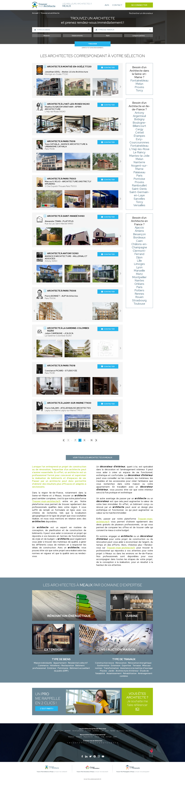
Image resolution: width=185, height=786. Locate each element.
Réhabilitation (130, 673)
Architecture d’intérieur (127, 670)
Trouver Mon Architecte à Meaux (45, 771)
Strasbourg (120, 731)
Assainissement (114, 673)
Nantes (112, 731)
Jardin (111, 670)
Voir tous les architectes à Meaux (92, 457)
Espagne (79, 737)
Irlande (97, 737)
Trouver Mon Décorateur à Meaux (85, 771)
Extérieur (51, 668)
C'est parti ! (46, 708)
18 (91, 440)
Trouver (92, 44)
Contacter (109, 67)
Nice (106, 731)
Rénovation (121, 663)
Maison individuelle (43, 663)
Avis (107, 5)
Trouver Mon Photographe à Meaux (125, 771)
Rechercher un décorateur (141, 13)
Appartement (60, 663)
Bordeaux (96, 731)
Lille (102, 731)
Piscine (103, 670)
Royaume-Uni (88, 737)
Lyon (61, 731)
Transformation (111, 668)
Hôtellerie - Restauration (62, 665)
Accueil (35, 13)
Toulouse (88, 731)
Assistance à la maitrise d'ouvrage (136, 668)
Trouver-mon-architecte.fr (46, 501)
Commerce (43, 665)
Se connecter (139, 5)
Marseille (67, 731)
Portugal (108, 737)
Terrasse (137, 665)
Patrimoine (63, 668)
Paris (56, 731)
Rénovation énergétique (140, 663)
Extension (115, 665)
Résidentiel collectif (78, 663)
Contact (117, 5)
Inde (102, 737)
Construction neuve (104, 663)
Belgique (71, 737)
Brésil (115, 737)
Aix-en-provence (77, 731)
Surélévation (103, 665)
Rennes (128, 731)
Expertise (126, 665)
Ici (137, 709)
